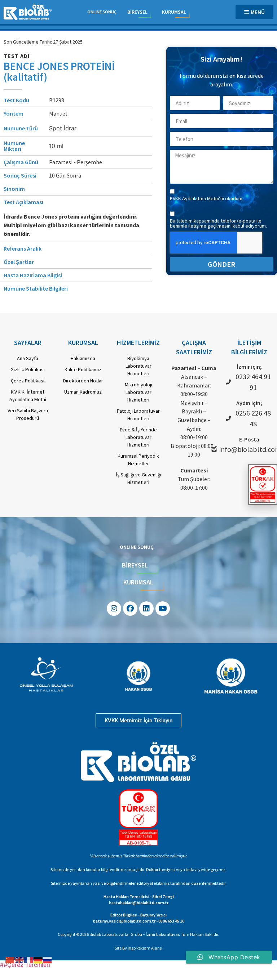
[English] (19, 959)
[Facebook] (130, 608)
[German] (38, 959)
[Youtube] (162, 608)
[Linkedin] (146, 608)
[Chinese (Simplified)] (10, 959)
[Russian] (47, 959)
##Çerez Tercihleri (25, 964)
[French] (29, 959)
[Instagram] (114, 608)
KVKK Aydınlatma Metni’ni (197, 198)
